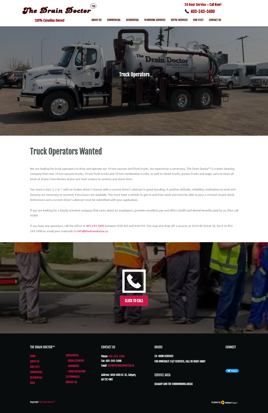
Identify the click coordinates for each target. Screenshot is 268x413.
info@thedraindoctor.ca (92, 231)
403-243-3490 (203, 11)
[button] (179, 20)
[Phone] (187, 11)
